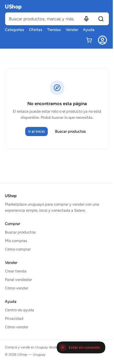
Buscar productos (70, 131)
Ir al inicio (36, 131)
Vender (72, 29)
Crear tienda (15, 271)
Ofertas (35, 29)
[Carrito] (89, 40)
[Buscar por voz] (86, 19)
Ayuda (89, 29)
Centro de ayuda (19, 310)
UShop (13, 6)
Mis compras (16, 240)
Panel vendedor (18, 279)
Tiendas (54, 29)
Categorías (14, 29)
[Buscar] (101, 19)
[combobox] (57, 19)
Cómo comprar (18, 249)
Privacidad (14, 318)
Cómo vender (16, 288)
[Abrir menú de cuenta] (102, 40)
